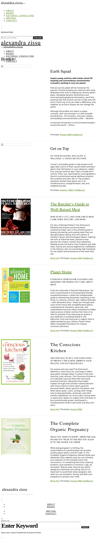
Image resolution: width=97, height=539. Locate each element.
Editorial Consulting (20, 15)
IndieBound (77, 134)
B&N (69, 134)
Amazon (63, 134)
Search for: (5, 521)
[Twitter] (2, 27)
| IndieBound (79, 190)
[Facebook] (2, 25)
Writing (11, 18)
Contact (11, 20)
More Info (54, 258)
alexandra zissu (12, 2)
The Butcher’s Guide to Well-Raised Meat (69, 206)
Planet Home (61, 271)
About (10, 10)
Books (10, 13)
